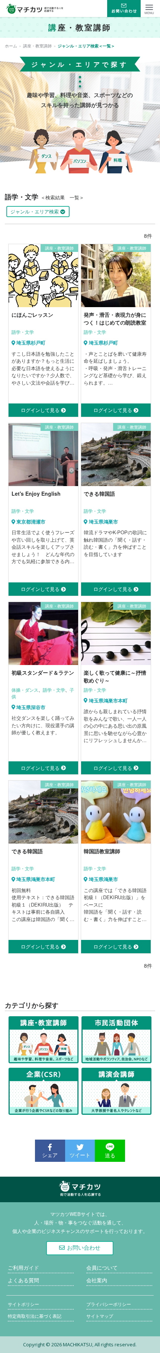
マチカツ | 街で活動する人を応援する (79, 1196)
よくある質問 (23, 1280)
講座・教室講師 (37, 46)
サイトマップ (99, 1316)
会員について (102, 1267)
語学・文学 (23, 332)
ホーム (11, 46)
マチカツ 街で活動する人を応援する (35, 8)
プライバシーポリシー (108, 1304)
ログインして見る (41, 409)
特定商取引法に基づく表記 (34, 1316)
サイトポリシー (23, 1304)
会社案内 (96, 1280)
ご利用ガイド (23, 1267)
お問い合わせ (83, 1247)
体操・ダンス (25, 690)
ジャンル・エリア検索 (35, 211)
